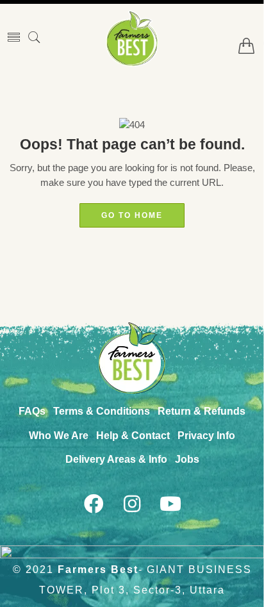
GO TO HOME (132, 215)
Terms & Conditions (101, 411)
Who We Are (58, 435)
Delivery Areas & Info (116, 459)
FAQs (32, 411)
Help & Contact (133, 435)
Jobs (187, 459)
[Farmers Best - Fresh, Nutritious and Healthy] (132, 38)
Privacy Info (206, 435)
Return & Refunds (201, 411)
